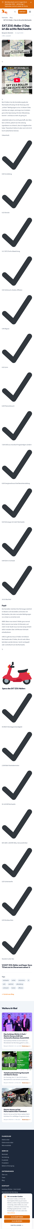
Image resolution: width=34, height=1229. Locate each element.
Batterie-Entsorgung (8, 1166)
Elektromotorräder (7, 1143)
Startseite (5, 18)
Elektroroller (6, 1140)
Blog (11, 18)
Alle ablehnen (17, 1221)
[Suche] (15, 12)
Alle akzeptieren (17, 1217)
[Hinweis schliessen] (31, 2)
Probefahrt (5, 1163)
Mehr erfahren (11, 1213)
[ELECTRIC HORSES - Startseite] (5, 11)
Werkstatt (5, 1154)
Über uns (4, 1175)
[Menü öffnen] (30, 12)
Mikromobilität (6, 1145)
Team (3, 1177)
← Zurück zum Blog (8, 994)
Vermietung (5, 1157)
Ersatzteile (5, 1160)
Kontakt (22, 12)
